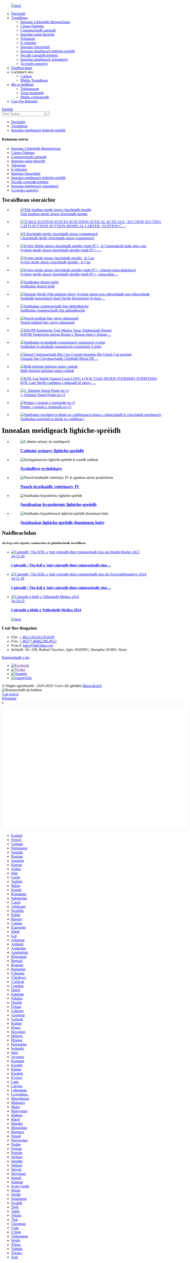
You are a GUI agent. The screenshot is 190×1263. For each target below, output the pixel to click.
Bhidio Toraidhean (34, 80)
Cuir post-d (10, 694)
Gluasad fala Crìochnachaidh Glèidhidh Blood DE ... (59, 359)
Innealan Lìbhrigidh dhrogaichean (45, 22)
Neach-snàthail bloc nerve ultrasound (47, 322)
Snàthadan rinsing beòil (37, 286)
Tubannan (27, 39)
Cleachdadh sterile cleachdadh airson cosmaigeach (57, 238)
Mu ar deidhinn (22, 84)
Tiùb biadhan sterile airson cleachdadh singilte (54, 214)
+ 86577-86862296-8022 (38, 641)
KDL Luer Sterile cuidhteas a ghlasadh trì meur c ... (58, 383)
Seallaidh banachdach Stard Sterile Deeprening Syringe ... (62, 298)
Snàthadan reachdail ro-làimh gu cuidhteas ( (52, 419)
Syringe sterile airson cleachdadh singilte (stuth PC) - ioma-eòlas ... (69, 274)
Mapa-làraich (92, 686)
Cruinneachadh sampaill (38, 30)
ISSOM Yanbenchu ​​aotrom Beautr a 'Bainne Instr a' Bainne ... (65, 334)
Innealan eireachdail (35, 47)
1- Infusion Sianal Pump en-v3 (42, 395)
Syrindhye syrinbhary (41, 468)
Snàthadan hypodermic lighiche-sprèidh (58, 504)
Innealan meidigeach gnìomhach (44, 59)
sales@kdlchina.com (38, 645)
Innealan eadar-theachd (37, 34)
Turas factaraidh (32, 93)
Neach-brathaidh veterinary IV (49, 486)
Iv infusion (28, 43)
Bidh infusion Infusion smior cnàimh (47, 371)
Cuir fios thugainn (24, 101)
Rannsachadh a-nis (15, 657)
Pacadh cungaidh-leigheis (39, 55)
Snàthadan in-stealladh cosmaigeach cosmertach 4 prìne (60, 347)
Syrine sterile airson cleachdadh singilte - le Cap (55, 262)
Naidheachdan (21, 68)
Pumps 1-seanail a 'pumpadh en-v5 (45, 407)
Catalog (26, 76)
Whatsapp (9, 698)
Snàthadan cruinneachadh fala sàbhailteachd (52, 310)
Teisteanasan (29, 89)
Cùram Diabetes (32, 26)
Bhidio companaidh (34, 97)
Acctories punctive (34, 64)
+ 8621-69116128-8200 (36, 637)
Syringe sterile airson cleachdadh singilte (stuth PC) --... (60, 250)
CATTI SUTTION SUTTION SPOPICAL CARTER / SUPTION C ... (73, 226)
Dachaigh (18, 14)
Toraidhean (19, 18)
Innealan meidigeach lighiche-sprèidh (47, 51)
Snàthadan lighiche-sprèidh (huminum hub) (62, 522)
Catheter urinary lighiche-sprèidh (52, 450)
